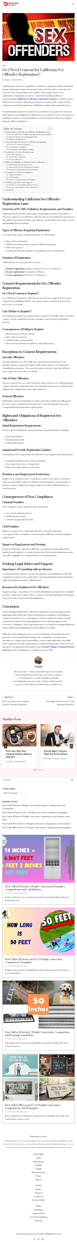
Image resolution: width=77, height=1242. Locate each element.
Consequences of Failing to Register (21, 150)
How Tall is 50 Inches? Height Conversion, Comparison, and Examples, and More (37, 1034)
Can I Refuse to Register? (18, 147)
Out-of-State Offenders (17, 157)
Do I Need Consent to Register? (19, 145)
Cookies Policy (38, 1213)
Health (38, 1165)
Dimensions (38, 1162)
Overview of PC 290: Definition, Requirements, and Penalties (29, 134)
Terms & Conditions (38, 1217)
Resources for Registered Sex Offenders (23, 187)
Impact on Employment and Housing (22, 180)
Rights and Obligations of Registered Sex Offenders (25, 162)
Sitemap (38, 1220)
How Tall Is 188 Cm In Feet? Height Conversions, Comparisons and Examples (36, 827)
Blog (38, 1158)
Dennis (7, 80)
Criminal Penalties (15, 175)
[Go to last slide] (5, 746)
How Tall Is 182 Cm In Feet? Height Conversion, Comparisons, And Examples (36, 824)
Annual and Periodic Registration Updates (24, 167)
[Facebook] (34, 1239)
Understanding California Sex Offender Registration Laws (27, 132)
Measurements (22, 893)
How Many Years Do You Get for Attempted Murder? (60, 701)
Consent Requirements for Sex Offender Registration (26, 142)
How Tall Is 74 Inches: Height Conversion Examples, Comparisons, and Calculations (35, 888)
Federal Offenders (15, 160)
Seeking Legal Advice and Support (18, 182)
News (38, 1176)
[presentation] (19, 735)
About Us (38, 1193)
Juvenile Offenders (15, 155)
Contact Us (39, 1196)
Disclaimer (39, 1210)
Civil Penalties (14, 177)
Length (38, 1169)
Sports (38, 1179)
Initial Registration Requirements (20, 165)
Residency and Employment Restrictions (23, 170)
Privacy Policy (38, 1200)
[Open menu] (73, 3)
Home (38, 1189)
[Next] (71, 746)
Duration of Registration (17, 139)
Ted (8, 893)
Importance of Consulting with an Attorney (23, 185)
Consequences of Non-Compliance (18, 172)
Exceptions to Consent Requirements (19, 152)
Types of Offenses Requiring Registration (23, 137)
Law (4, 66)
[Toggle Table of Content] (49, 129)
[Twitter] (38, 1239)
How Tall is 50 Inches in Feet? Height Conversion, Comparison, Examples (35, 812)
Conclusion (9, 190)
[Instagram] (42, 1239)
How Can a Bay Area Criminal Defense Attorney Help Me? (15, 701)
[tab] (34, 769)
